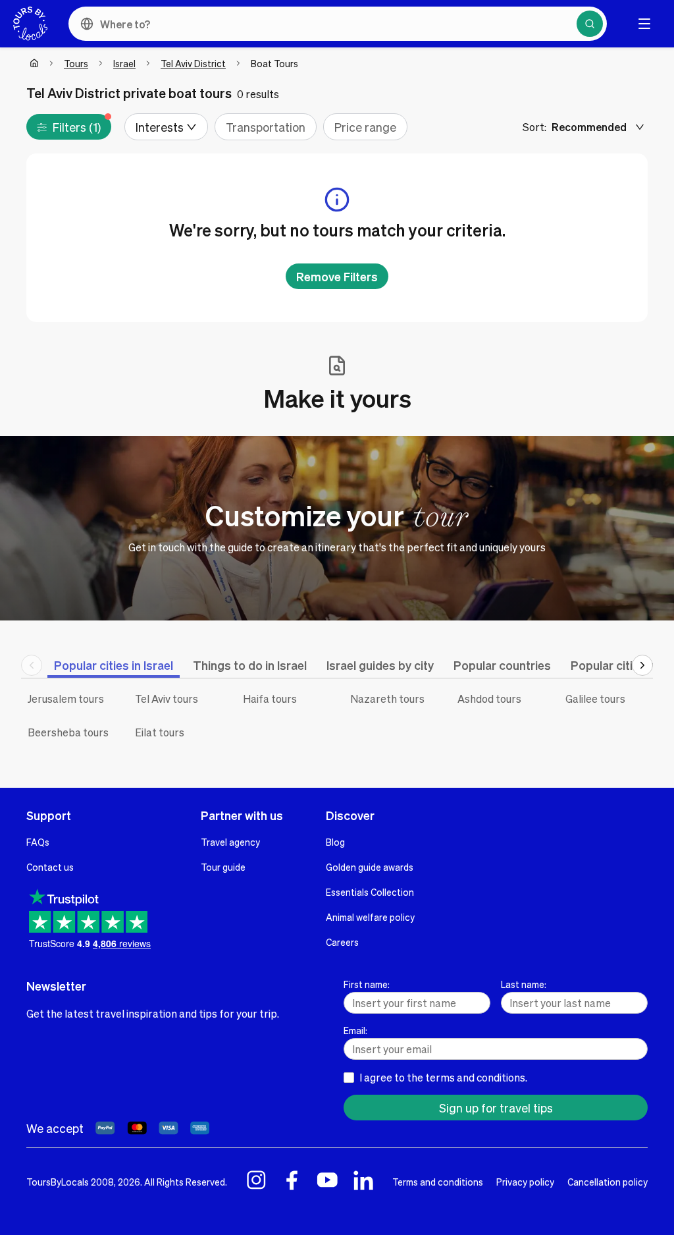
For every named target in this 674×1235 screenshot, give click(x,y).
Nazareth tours (387, 698)
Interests (160, 126)
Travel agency (230, 842)
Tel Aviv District (193, 63)
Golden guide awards (369, 867)
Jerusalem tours (66, 698)
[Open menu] (644, 23)
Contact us (50, 867)
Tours (76, 63)
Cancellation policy (607, 1182)
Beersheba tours (68, 732)
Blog (335, 842)
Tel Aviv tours (166, 698)
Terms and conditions (437, 1182)
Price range (365, 126)
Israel (124, 63)
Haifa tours (270, 698)
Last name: (523, 984)
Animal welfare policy (370, 917)
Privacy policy (525, 1182)
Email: (355, 1030)
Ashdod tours (489, 698)
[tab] (113, 665)
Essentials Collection (370, 892)
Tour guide (223, 867)
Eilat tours (159, 732)
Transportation (265, 126)
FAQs (37, 842)
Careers (342, 942)
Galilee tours (595, 698)
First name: (367, 984)
